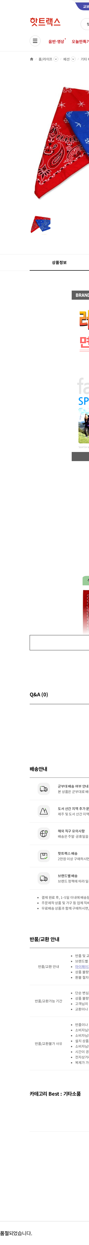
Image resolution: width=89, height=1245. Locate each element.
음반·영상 (56, 41)
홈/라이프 (45, 59)
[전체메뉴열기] (35, 40)
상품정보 (59, 262)
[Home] (32, 59)
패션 (66, 59)
